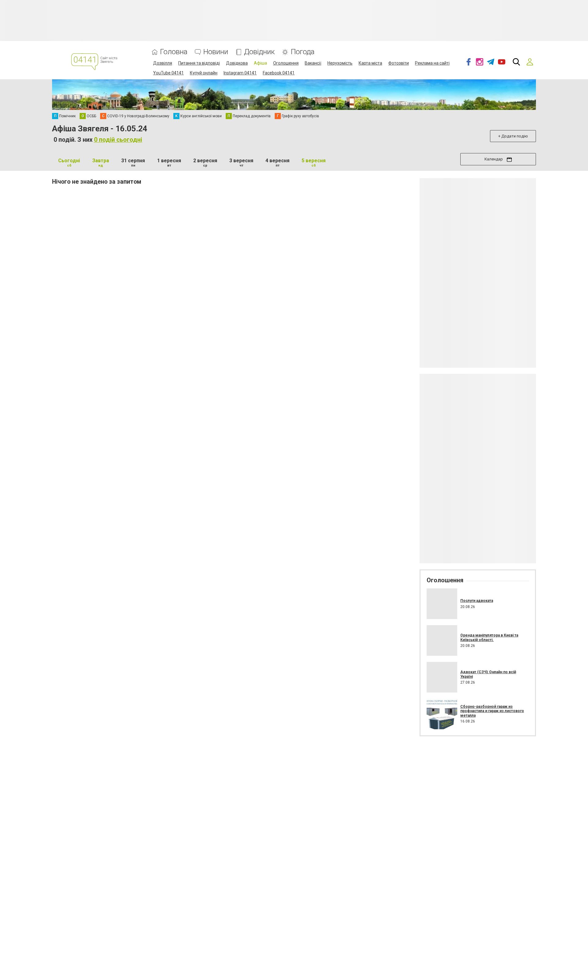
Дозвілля (162, 63)
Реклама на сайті (432, 63)
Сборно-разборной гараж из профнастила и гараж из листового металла (492, 711)
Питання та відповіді (199, 63)
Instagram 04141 (240, 72)
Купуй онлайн (203, 72)
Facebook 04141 (279, 72)
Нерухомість (339, 63)
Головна (173, 52)
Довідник (259, 52)
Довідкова (237, 63)
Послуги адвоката (476, 601)
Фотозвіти (398, 63)
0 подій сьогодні (118, 139)
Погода (303, 52)
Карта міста (370, 63)
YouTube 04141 (168, 72)
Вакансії (313, 63)
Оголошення (286, 63)
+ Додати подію (513, 136)
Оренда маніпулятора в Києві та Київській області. (489, 637)
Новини (215, 52)
